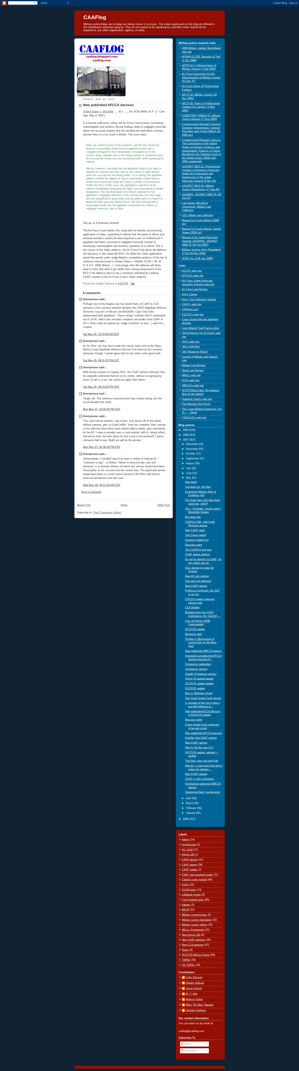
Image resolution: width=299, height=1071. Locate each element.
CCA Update (192, 607)
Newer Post (84, 505)
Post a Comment (91, 492)
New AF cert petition (197, 576)
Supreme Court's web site (197, 399)
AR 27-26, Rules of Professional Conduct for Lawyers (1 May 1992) (201, 107)
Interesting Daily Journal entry (202, 792)
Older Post (163, 505)
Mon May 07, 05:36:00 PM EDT (101, 447)
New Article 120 (191, 935)
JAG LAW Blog (191, 346)
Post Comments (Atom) (107, 512)
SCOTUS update (195, 629)
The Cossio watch (195, 535)
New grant (191, 482)
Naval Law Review (192, 370)
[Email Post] (132, 283)
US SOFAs (188, 965)
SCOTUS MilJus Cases (196, 954)
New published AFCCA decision (108, 105)
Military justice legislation (197, 919)
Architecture (189, 844)
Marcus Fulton (194, 999)
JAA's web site (190, 341)
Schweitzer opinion (196, 669)
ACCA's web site (192, 270)
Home (124, 505)
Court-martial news (193, 899)
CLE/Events (189, 889)
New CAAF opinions (193, 939)
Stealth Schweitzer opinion (200, 674)
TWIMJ (186, 960)
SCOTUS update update (199, 683)
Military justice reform (194, 924)
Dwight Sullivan (195, 983)
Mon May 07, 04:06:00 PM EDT (101, 409)
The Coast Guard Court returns (203, 698)
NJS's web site (190, 380)
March (190, 803)
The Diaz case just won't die (201, 760)
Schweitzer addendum (198, 664)
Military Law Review (193, 365)
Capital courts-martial (194, 879)
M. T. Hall (191, 994)
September (193, 458)
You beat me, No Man (198, 487)
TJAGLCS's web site (194, 417)
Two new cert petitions (198, 581)
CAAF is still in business (199, 779)
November (192, 449)
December (192, 444)
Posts (187, 1044)
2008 (186, 435)
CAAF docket (190, 859)
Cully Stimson (194, 977)
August (190, 463)
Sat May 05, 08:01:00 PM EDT (101, 360)
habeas (186, 904)
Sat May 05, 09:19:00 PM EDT (101, 387)
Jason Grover (194, 988)
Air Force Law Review (194, 289)
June (189, 473)
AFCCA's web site (192, 275)
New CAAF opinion (196, 586)
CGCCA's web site (193, 314)
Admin (185, 839)
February (191, 808)
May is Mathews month (199, 693)
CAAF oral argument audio (197, 874)
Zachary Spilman (196, 1010)
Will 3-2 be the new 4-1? (199, 747)
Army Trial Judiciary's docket (199, 299)
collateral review (191, 894)
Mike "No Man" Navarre (200, 1004)
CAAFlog (94, 17)
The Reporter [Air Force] (196, 404)
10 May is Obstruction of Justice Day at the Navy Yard (201, 643)
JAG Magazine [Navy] (195, 351)
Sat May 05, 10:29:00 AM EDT (101, 334)
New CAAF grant (195, 530)
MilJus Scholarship (193, 929)
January (191, 813)
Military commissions (194, 914)
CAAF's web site (191, 304)
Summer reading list (197, 540)
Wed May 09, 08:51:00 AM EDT (101, 485)
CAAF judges (190, 869)
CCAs (185, 884)
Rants (185, 950)
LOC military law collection (197, 215)
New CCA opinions (193, 945)
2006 (186, 819)
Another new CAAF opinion (201, 738)
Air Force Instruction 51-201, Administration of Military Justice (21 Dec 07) (201, 78)
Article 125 (188, 854)
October (191, 453)
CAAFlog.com (190, 309)
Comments (190, 1050)
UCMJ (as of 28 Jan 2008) (197, 258)
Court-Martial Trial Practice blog (200, 328)
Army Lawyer (189, 294)
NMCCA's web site (193, 385)
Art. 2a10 (187, 849)
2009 (186, 430)
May (189, 477)
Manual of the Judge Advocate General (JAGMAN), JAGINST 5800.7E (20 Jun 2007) (200, 241)
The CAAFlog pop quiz (198, 549)
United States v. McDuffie (98, 111)
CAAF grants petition (197, 554)
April (189, 798)
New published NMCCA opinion (203, 651)
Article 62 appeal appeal (199, 678)
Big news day (193, 517)
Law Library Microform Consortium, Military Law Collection (196, 207)
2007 (186, 439)
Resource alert (193, 545)
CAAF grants (189, 864)
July (189, 468)
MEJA (185, 909)
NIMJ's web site (191, 375)
